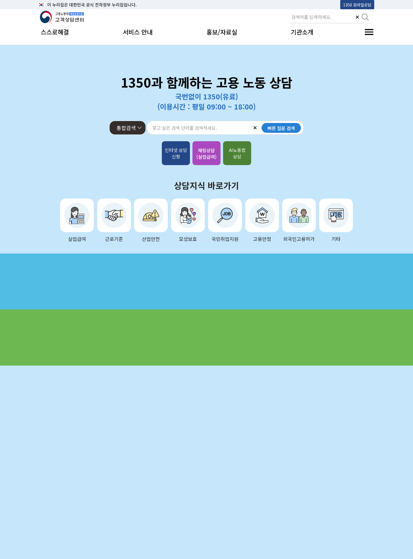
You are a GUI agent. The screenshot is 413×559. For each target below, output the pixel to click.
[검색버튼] (365, 18)
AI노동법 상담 (237, 153)
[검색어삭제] (357, 18)
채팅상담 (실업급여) (206, 153)
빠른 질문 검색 (281, 128)
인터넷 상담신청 (176, 153)
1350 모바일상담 (357, 5)
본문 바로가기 (52, 5)
